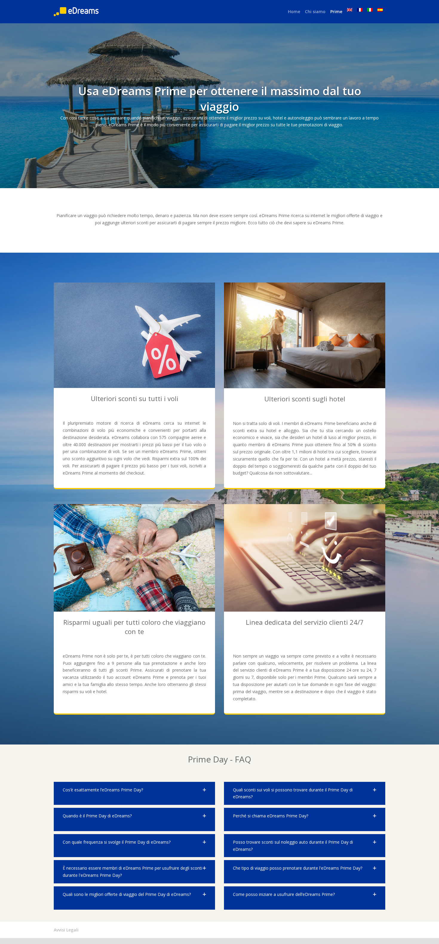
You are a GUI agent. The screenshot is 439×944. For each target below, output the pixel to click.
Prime (336, 11)
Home (294, 11)
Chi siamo (315, 11)
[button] (134, 793)
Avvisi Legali (66, 930)
